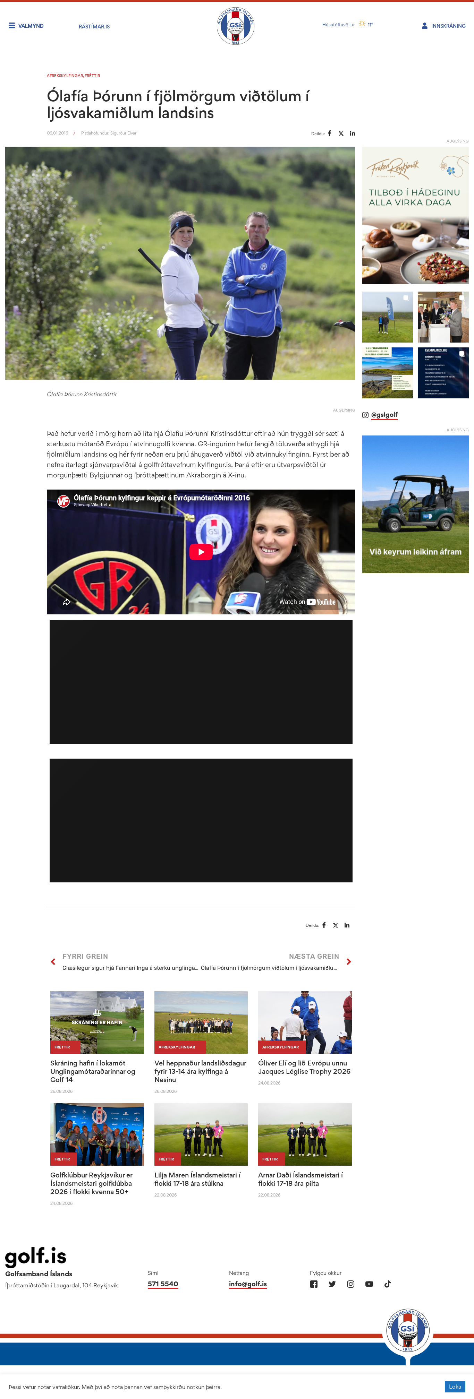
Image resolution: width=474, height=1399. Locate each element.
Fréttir (92, 75)
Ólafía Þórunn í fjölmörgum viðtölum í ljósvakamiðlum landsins (178, 104)
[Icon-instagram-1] (351, 1284)
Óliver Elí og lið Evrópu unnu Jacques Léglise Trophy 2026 (304, 1067)
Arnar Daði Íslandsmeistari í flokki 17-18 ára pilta (300, 1179)
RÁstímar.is (94, 26)
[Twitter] (332, 1284)
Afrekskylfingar (65, 75)
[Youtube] (369, 1284)
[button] (387, 317)
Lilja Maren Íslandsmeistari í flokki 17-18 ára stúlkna (197, 1179)
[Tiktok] (387, 1284)
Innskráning (448, 26)
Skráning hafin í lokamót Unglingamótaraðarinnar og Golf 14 (92, 1071)
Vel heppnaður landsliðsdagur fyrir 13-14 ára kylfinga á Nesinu (200, 1071)
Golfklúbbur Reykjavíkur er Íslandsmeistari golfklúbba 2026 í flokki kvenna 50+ (91, 1183)
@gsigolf (384, 414)
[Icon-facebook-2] (314, 1284)
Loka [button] (455, 1386)
